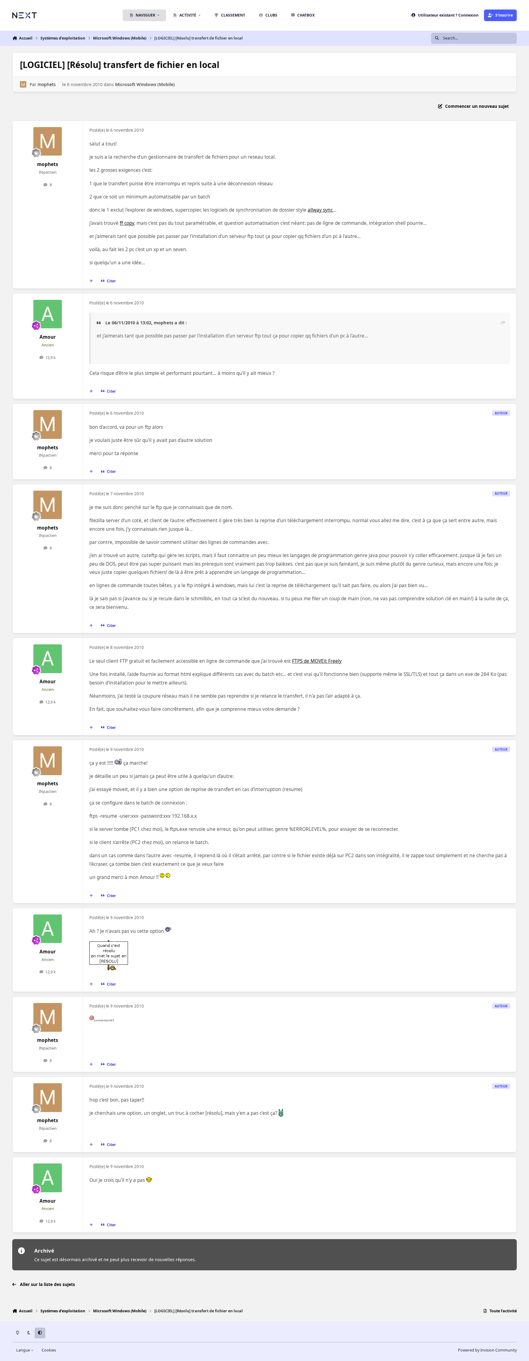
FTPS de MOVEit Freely (317, 661)
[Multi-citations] (91, 281)
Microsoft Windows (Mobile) (145, 84)
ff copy (127, 223)
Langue (23, 1350)
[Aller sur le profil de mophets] (23, 84)
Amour (47, 337)
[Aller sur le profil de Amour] (47, 314)
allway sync (320, 210)
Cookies (49, 1350)
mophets (47, 84)
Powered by (487, 1350)
